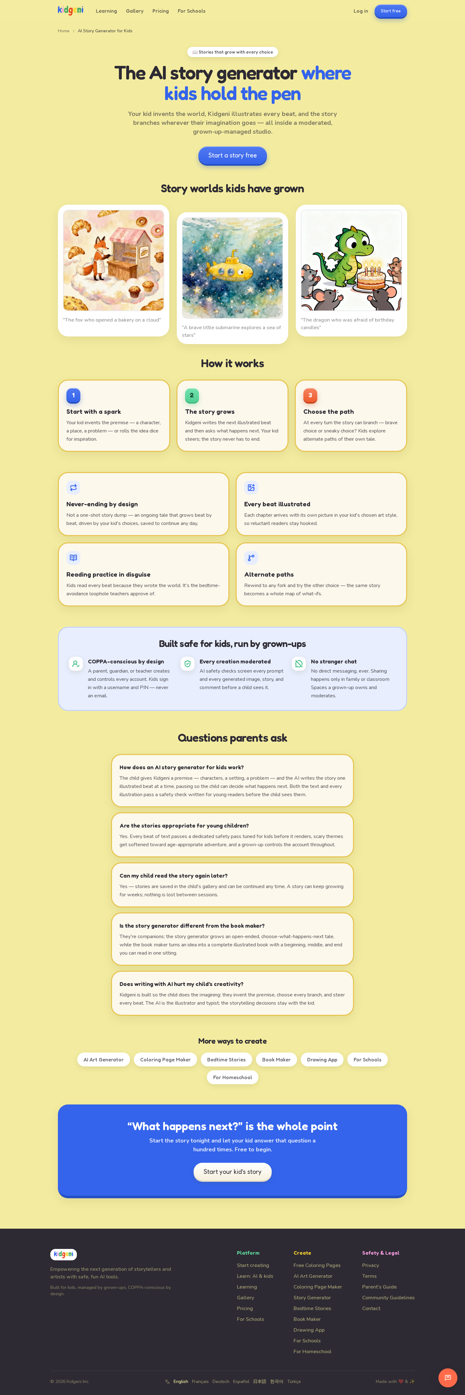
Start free (391, 10)
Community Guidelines (388, 1297)
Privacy (370, 1265)
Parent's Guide (379, 1286)
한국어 (276, 1382)
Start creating (253, 1265)
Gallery (135, 11)
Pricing (160, 11)
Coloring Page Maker (165, 1059)
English (181, 1382)
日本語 (259, 1382)
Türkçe (294, 1382)
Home (64, 31)
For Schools (192, 11)
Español (241, 1382)
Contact (371, 1308)
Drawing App (322, 1059)
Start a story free (232, 155)
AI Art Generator (104, 1059)
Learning (106, 11)
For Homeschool (232, 1077)
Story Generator (312, 1297)
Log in (361, 11)
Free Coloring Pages (317, 1265)
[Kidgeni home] (70, 11)
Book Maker (276, 1059)
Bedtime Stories (226, 1059)
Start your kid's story (233, 1171)
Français (200, 1382)
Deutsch (221, 1382)
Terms (369, 1276)
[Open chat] (447, 1377)
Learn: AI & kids (255, 1276)
